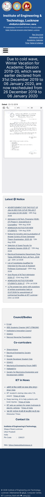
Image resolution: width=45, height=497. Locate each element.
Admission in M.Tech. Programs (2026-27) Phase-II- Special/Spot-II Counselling (23, 222)
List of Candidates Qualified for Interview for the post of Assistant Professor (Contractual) (21, 266)
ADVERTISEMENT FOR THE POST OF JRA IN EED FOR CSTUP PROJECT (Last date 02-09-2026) (23, 210)
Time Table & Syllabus (34, 43)
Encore (9, 356)
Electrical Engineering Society (19, 353)
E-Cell (9, 324)
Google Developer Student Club (19, 359)
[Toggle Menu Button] (5, 50)
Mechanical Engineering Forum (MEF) (22, 365)
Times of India (19, 396)
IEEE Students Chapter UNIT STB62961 (23, 327)
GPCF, (24, 493)
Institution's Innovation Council (19, 331)
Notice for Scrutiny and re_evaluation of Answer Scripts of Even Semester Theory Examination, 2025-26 (24, 236)
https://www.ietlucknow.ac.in (20, 445)
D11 (28, 496)
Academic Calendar (35, 40)
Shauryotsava (12, 349)
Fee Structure (37, 35)
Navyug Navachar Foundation (19, 337)
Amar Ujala (11, 390)
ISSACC (10, 334)
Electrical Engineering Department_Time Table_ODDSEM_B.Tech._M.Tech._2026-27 (24, 257)
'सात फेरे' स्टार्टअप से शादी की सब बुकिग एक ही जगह (23, 411)
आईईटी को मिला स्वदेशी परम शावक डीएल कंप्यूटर (22, 387)
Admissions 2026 (36, 37)
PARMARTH (11, 369)
